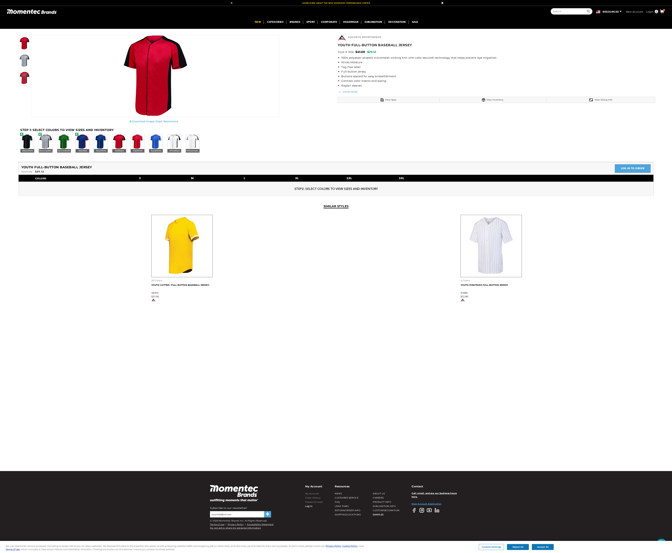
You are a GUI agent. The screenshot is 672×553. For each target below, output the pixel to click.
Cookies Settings (491, 546)
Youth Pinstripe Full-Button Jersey (484, 285)
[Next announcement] (442, 3)
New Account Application (427, 504)
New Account (634, 11)
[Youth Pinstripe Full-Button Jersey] (491, 273)
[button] (589, 11)
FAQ (337, 502)
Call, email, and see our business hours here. (434, 495)
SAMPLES (378, 514)
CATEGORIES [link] (275, 22)
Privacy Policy (236, 524)
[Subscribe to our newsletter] (267, 514)
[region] (336, 547)
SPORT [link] (310, 22)
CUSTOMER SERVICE (346, 497)
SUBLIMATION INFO (384, 506)
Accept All (543, 546)
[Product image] (24, 50)
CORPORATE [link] (329, 22)
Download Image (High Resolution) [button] (155, 121)
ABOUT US (379, 493)
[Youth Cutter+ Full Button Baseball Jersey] (182, 273)
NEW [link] (258, 22)
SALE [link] (415, 22)
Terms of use (217, 524)
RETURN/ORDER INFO (347, 510)
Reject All (518, 546)
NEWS (338, 493)
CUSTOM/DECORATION (386, 510)
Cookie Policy (350, 546)
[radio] (27, 143)
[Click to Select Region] (598, 11)
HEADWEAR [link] (350, 22)
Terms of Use (13, 549)
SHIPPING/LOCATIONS (348, 514)
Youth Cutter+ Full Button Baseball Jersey (180, 285)
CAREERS (378, 497)
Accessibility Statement (260, 524)
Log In (308, 506)
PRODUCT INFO (382, 502)
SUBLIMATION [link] (373, 22)
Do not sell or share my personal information (235, 528)
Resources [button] (611, 11)
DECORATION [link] (397, 22)
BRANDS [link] (295, 22)
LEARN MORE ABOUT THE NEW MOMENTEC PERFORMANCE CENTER (336, 3)
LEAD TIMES (342, 506)
